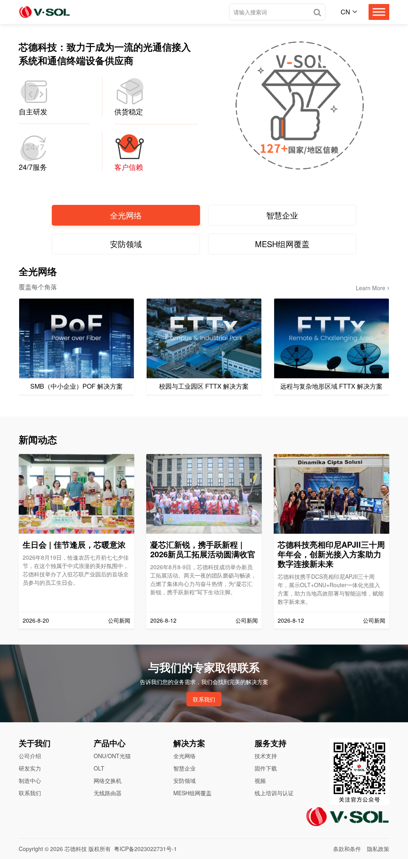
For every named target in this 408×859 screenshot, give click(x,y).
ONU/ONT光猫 (112, 756)
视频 (260, 780)
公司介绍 (30, 756)
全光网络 (184, 756)
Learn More (370, 288)
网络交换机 (108, 780)
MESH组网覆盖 (192, 793)
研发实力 (30, 768)
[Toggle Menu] (379, 12)
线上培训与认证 (274, 793)
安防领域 (184, 780)
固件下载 (266, 768)
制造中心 (30, 780)
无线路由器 (108, 793)
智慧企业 (184, 768)
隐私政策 (378, 849)
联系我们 (204, 699)
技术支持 (266, 756)
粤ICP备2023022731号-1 (145, 849)
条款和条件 (347, 849)
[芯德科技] (44, 12)
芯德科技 (76, 849)
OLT (99, 768)
